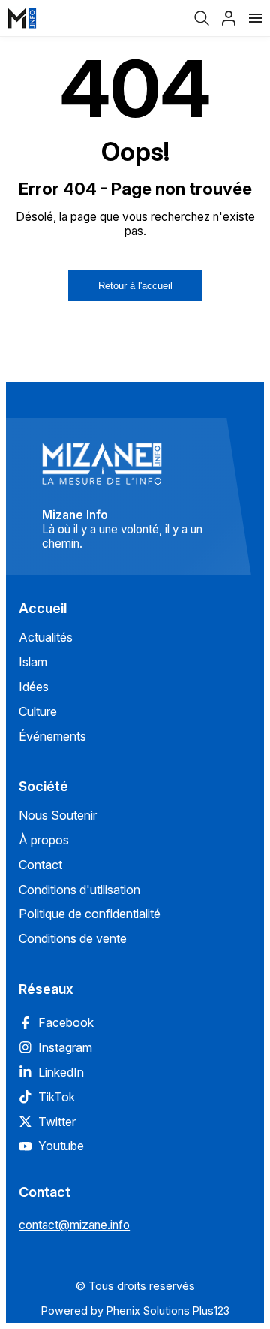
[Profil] (229, 18)
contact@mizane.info (74, 1225)
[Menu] (256, 18)
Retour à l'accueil (135, 285)
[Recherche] (202, 18)
